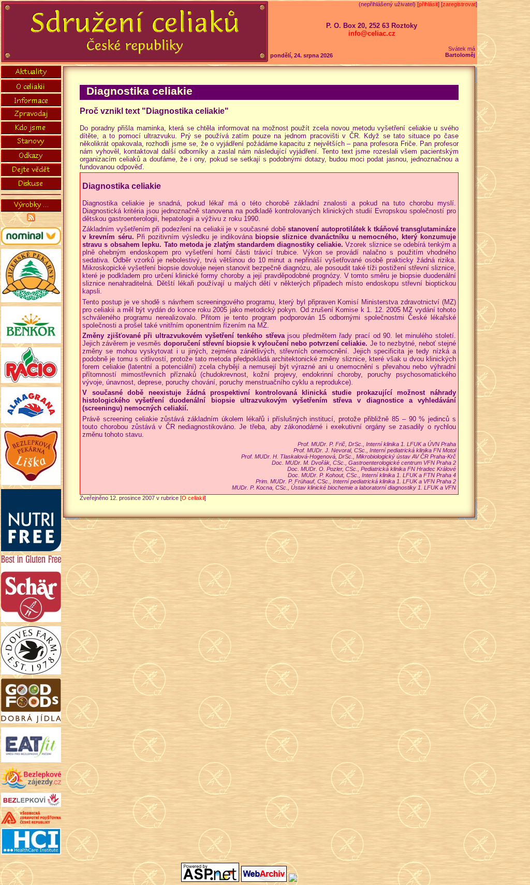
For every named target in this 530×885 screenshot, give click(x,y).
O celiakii (193, 498)
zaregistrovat (459, 4)
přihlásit (428, 4)
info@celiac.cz (371, 33)
